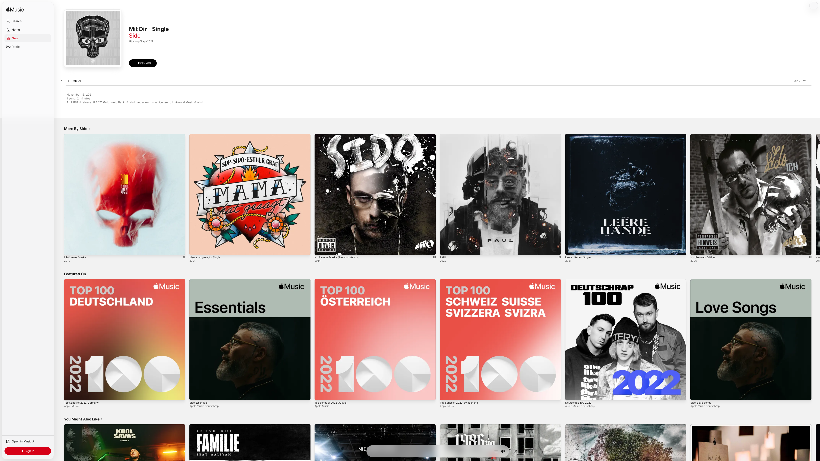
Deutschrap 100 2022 (579, 281)
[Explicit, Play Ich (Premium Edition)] (696, 249)
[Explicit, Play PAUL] (445, 249)
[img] (15, 9)
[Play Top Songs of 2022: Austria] (320, 394)
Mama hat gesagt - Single (206, 135)
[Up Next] (496, 451)
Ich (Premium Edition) (704, 135)
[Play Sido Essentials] (195, 394)
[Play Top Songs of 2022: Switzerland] (445, 394)
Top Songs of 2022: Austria (333, 281)
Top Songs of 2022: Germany (83, 281)
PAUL (443, 135)
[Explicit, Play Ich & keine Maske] (69, 249)
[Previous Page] (60, 194)
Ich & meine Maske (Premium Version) (340, 135)
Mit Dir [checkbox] (77, 80)
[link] (77, 128)
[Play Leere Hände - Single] (570, 249)
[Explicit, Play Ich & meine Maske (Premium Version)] (320, 249)
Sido (135, 35)
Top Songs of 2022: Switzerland (461, 281)
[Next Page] (816, 194)
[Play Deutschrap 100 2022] (570, 394)
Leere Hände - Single (579, 135)
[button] (28, 21)
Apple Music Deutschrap (204, 405)
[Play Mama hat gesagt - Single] (195, 249)
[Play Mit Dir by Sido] (68, 81)
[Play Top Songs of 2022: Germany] (69, 394)
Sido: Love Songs (701, 281)
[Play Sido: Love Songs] (696, 394)
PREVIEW (795, 80)
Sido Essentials (199, 281)
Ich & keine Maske (76, 135)
